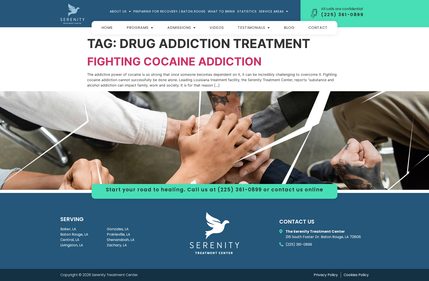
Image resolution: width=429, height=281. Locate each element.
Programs (138, 27)
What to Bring (221, 11)
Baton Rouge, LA (74, 234)
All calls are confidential (342, 8)
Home (107, 27)
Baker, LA (68, 229)
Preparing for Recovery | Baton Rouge (169, 11)
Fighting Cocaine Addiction (174, 61)
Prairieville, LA (118, 234)
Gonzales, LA (118, 229)
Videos (217, 27)
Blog (289, 27)
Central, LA (69, 239)
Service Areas (271, 11)
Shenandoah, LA (121, 239)
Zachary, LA (117, 245)
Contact (318, 27)
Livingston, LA (71, 245)
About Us (118, 11)
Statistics (247, 11)
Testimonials (251, 27)
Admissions (179, 27)
